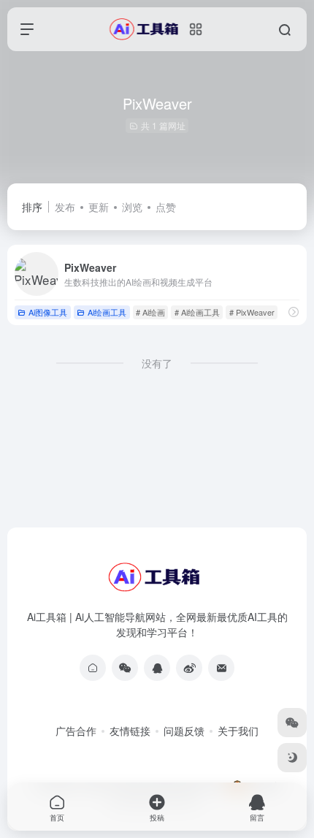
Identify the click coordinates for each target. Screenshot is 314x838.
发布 (65, 206)
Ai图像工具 (47, 312)
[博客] (93, 668)
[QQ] (157, 668)
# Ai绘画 (150, 312)
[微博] (189, 668)
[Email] (221, 668)
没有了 (157, 363)
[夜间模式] (292, 757)
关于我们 (238, 730)
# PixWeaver (252, 312)
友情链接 (130, 730)
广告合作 (75, 730)
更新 (98, 206)
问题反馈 (184, 730)
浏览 (132, 206)
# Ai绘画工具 (197, 312)
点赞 (166, 206)
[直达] (293, 311)
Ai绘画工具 (107, 312)
